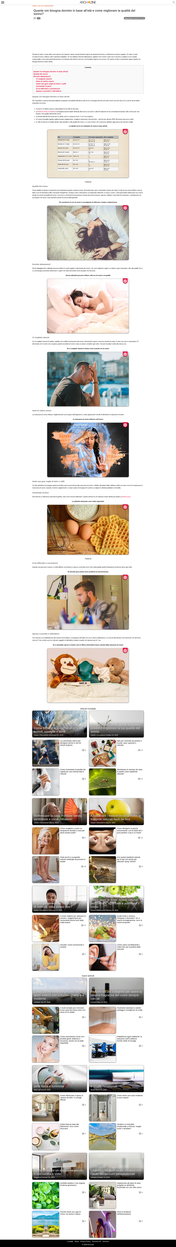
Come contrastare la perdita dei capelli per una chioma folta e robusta (73, 772)
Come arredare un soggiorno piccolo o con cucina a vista (59, 1172)
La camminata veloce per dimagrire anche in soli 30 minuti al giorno (70, 743)
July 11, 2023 (53, 823)
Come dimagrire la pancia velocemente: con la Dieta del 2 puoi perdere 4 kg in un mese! (129, 830)
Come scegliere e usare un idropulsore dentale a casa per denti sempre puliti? (72, 830)
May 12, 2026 (102, 1002)
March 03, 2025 (101, 1090)
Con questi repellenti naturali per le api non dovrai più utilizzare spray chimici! (128, 859)
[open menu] (2, 2)
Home (34, 6)
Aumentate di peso (43, 86)
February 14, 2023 (55, 910)
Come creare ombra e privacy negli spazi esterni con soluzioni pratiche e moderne (59, 995)
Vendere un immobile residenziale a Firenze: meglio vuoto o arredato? (129, 1126)
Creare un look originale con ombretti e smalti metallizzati (116, 1084)
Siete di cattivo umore (45, 81)
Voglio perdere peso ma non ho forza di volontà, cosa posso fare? (59, 905)
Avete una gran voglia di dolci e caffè (51, 84)
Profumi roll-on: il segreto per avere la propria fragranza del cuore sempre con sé (116, 995)
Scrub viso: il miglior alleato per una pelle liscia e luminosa (58, 1084)
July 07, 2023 (110, 823)
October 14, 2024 (103, 1177)
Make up (37, 1090)
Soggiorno (37, 1177)
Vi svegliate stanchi (44, 79)
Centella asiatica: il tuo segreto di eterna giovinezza (72, 1184)
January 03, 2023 (112, 910)
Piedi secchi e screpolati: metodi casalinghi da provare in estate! (72, 859)
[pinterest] (125, 131)
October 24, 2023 (112, 735)
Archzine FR (96, 1241)
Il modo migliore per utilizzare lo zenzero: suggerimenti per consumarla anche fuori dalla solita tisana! (73, 919)
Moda (93, 1090)
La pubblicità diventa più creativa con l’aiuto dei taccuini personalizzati (116, 1172)
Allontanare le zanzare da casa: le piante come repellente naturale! (130, 772)
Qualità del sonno (40, 74)
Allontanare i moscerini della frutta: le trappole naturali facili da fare (116, 817)
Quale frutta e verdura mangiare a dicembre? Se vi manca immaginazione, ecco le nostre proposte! (129, 919)
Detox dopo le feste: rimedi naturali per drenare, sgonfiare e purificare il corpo (115, 903)
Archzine (106, 1241)
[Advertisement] (88, 37)
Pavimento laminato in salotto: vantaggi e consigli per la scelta (129, 1009)
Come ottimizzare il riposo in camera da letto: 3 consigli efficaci (71, 1097)
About (77, 1241)
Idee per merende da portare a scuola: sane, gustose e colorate (129, 743)
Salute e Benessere (45, 6)
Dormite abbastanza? (42, 76)
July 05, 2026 (45, 1002)
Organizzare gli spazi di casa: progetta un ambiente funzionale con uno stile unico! (129, 1185)
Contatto (70, 1241)
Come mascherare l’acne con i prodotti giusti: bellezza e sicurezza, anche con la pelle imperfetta (72, 1040)
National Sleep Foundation (46, 111)
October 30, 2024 (48, 1177)
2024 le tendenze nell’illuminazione (124, 1213)
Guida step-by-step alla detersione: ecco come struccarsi (69, 1126)
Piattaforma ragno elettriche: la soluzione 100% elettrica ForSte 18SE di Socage (129, 1039)
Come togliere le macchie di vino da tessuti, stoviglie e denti (58, 729)
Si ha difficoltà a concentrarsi (48, 89)
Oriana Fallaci (129, 18)
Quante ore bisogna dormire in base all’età (50, 72)
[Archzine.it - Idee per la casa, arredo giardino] (88, 2)
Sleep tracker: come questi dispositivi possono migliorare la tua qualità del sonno (116, 728)
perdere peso (126, 496)
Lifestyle (37, 1002)
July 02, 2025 (46, 1090)
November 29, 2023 (56, 735)
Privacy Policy (85, 1241)
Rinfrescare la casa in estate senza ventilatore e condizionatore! (58, 817)
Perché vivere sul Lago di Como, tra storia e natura (70, 1213)
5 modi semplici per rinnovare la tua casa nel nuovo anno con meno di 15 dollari (72, 1010)
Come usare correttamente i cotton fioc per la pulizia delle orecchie (128, 947)
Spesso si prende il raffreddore (48, 91)
